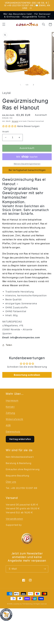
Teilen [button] (9, 345)
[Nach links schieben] (20, 85)
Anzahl (5, 131)
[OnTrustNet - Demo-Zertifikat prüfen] (27, 615)
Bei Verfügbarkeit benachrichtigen (27, 170)
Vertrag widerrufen (20, 439)
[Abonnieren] (44, 568)
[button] (3, 24)
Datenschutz (13, 431)
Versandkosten (14, 518)
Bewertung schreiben (27, 374)
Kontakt (10, 406)
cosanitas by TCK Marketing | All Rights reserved (30, 604)
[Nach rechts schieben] (33, 85)
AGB (8, 425)
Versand (15, 121)
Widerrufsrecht (14, 419)
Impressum (12, 400)
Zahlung (10, 413)
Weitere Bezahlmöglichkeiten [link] (27, 164)
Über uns (11, 481)
